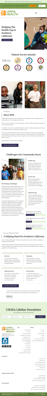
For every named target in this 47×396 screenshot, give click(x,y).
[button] (36, 13)
